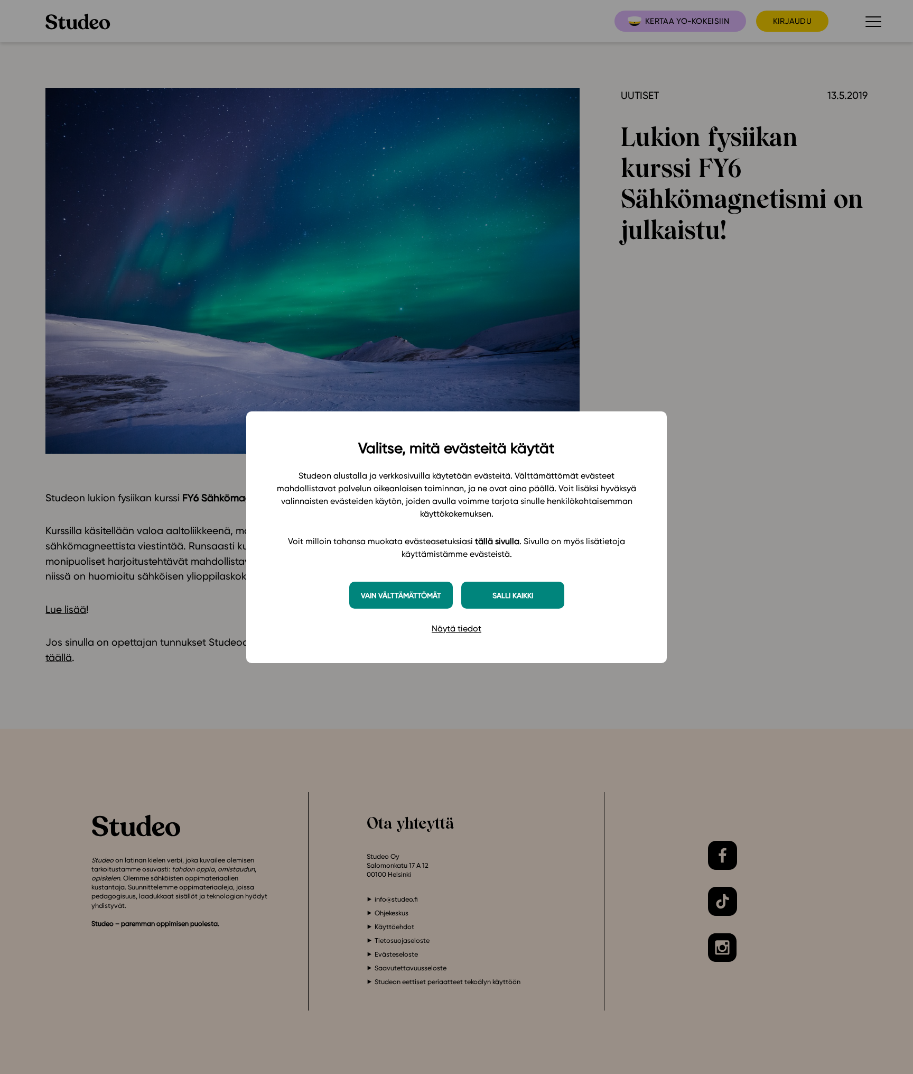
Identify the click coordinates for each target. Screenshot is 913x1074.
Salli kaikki (512, 595)
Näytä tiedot (456, 628)
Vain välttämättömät (401, 595)
